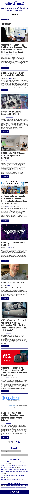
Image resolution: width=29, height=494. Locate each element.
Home (2, 19)
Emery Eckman (9, 117)
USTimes (14, 3)
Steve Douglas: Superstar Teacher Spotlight (11, 479)
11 (16, 442)
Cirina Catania (9, 78)
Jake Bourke (9, 247)
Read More (5, 68)
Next (19, 442)
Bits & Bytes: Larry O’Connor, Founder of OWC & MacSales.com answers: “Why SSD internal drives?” (14, 486)
